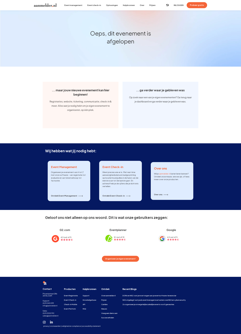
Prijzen (104, 300)
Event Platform (70, 309)
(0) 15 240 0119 (48, 303)
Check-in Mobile (70, 304)
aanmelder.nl (164, 173)
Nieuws (104, 309)
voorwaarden (55, 326)
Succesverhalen (107, 317)
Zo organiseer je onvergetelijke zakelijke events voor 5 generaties (148, 304)
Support (86, 295)
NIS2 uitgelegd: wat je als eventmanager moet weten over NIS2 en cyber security (154, 300)
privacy (46, 326)
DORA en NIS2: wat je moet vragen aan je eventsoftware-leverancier (149, 295)
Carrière (104, 304)
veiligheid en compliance (71, 326)
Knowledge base (89, 300)
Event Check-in (70, 300)
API (84, 304)
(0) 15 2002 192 (48, 313)
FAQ (84, 309)
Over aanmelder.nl (108, 295)
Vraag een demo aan (109, 313)
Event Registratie (71, 295)
